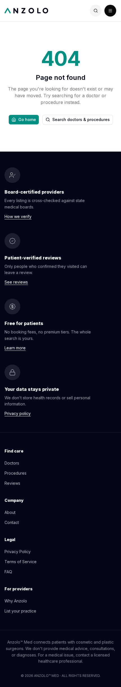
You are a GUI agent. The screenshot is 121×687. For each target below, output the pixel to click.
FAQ (8, 571)
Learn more (15, 347)
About (10, 512)
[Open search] (95, 10)
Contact (12, 522)
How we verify (18, 216)
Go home (27, 119)
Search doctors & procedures (81, 119)
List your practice (20, 611)
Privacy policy (18, 413)
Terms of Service (21, 561)
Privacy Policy (18, 551)
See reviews (16, 282)
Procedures (15, 473)
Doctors (12, 463)
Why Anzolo (16, 600)
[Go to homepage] (32, 10)
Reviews (12, 483)
